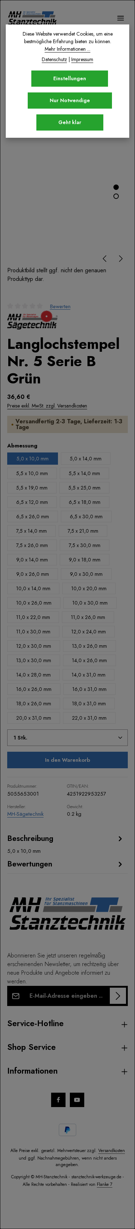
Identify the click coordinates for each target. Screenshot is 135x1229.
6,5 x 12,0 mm (32, 502)
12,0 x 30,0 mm (33, 646)
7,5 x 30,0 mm (84, 545)
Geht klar (69, 122)
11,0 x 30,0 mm (33, 631)
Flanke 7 (104, 1184)
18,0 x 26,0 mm (33, 703)
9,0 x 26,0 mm (32, 574)
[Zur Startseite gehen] (32, 18)
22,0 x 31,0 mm (89, 718)
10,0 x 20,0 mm (89, 588)
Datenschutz (54, 59)
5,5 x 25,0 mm (84, 487)
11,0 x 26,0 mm (88, 617)
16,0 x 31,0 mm (89, 689)
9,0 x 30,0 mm (86, 574)
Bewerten (60, 306)
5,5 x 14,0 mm (84, 473)
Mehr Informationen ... (67, 49)
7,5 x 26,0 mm (32, 545)
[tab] (65, 844)
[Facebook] (58, 1100)
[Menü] (120, 18)
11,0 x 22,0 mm (33, 617)
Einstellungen (69, 78)
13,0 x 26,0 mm (89, 646)
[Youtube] (77, 1100)
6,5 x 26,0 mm (32, 516)
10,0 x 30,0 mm (90, 602)
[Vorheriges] (105, 258)
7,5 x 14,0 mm (31, 530)
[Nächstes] (120, 258)
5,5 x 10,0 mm (32, 473)
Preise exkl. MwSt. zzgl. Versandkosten (47, 405)
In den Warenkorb (67, 760)
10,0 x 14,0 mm (33, 588)
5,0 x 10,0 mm (33, 458)
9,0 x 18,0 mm (84, 559)
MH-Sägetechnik (25, 814)
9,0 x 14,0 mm (32, 559)
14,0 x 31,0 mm (88, 674)
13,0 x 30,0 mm (33, 660)
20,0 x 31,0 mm (33, 718)
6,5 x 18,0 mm (84, 502)
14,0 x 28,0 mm (33, 674)
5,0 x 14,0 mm (86, 458)
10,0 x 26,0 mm (33, 602)
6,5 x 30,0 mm (86, 516)
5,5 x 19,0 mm (32, 487)
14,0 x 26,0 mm (89, 660)
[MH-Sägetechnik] (32, 320)
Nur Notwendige (70, 100)
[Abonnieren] (118, 996)
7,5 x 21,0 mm (83, 530)
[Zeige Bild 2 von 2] (116, 196)
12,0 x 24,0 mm (88, 631)
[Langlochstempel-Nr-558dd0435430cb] (67, 186)
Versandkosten (111, 1150)
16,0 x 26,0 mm (33, 689)
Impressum (82, 59)
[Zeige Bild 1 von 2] (116, 187)
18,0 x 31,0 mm (89, 703)
